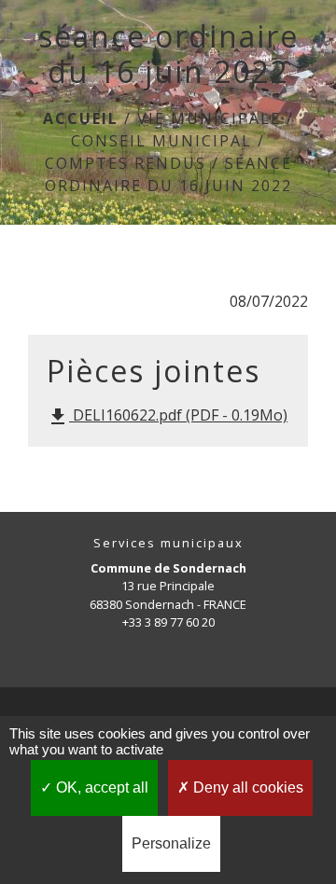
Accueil (81, 118)
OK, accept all (100, 787)
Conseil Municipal (161, 141)
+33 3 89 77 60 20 (168, 622)
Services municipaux (168, 543)
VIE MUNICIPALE (209, 118)
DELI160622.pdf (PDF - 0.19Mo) (167, 416)
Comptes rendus (125, 163)
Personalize (171, 843)
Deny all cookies (246, 787)
